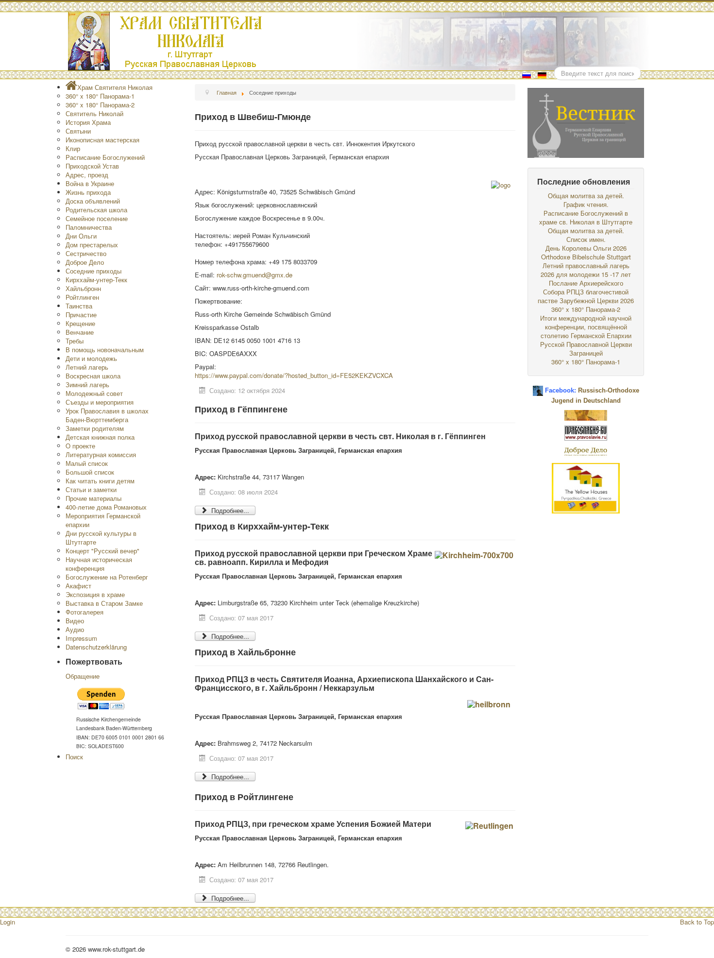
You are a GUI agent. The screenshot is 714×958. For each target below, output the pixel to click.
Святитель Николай (94, 113)
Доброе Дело (85, 262)
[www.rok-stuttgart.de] (358, 41)
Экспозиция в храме (95, 594)
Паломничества (89, 227)
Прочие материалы (93, 498)
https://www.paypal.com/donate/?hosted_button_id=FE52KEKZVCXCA (294, 375)
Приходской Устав (92, 166)
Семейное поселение (97, 218)
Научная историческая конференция (99, 564)
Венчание (80, 332)
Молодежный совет (94, 393)
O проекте (80, 445)
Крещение (80, 323)
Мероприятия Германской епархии (103, 520)
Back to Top (697, 921)
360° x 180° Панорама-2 (100, 104)
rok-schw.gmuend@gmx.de (254, 274)
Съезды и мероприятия (100, 402)
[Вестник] (585, 121)
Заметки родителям (95, 428)
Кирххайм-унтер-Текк (96, 279)
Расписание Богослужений (105, 157)
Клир (73, 148)
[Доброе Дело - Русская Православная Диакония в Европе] (585, 450)
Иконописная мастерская (102, 139)
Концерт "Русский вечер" (102, 550)
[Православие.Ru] (585, 432)
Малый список (87, 463)
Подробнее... (229, 510)
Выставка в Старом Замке (104, 603)
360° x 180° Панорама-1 (100, 96)
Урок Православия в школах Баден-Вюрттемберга (107, 415)
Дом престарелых (92, 244)
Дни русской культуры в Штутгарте (101, 538)
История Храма (88, 122)
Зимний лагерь (87, 384)
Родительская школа (96, 209)
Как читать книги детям (100, 480)
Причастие (81, 314)
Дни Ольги (81, 235)
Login (7, 921)
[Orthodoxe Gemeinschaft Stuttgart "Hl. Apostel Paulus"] (585, 414)
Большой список (90, 472)
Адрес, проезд (87, 174)
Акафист (78, 585)
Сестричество (86, 253)
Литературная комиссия (101, 454)
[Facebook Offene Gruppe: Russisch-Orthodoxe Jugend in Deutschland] (538, 386)
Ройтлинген (82, 297)
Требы (75, 340)
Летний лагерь (87, 367)
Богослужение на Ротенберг (107, 577)
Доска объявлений (93, 200)
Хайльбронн (83, 288)
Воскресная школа (93, 375)
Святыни (78, 131)
